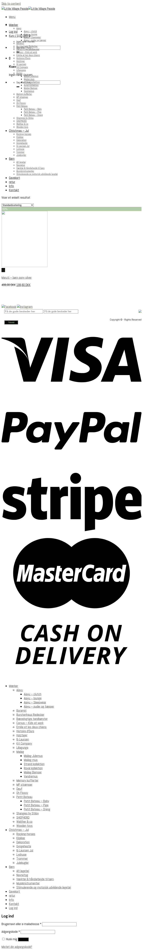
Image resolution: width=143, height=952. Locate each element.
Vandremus (29, 91)
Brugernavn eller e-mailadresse (21, 924)
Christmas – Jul (19, 131)
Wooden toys (22, 127)
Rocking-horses (23, 134)
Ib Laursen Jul (22, 146)
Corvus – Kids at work (26, 52)
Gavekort (14, 178)
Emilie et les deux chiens (28, 55)
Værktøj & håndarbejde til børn (30, 168)
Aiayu (18, 28)
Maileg (19, 73)
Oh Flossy (21, 103)
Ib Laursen (21, 64)
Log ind (23, 939)
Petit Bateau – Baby (33, 109)
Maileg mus (29, 79)
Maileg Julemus (31, 76)
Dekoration (21, 140)
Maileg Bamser (30, 88)
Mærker (13, 25)
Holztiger (20, 61)
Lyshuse (20, 149)
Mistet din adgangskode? (16, 947)
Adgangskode (10, 932)
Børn (12, 159)
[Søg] (17, 86)
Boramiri (20, 43)
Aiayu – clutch (30, 31)
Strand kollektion (32, 82)
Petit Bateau (22, 106)
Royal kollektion (31, 85)
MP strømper (22, 97)
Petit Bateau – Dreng (33, 115)
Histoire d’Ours (23, 58)
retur (12, 182)
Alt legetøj (21, 162)
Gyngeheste (21, 143)
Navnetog (20, 165)
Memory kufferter (24, 94)
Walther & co (22, 124)
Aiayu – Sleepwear (32, 37)
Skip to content (11, 3)
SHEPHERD (21, 121)
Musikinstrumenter (25, 171)
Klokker (19, 137)
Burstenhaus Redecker (27, 46)
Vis (3, 270)
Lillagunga (21, 70)
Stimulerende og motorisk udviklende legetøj (37, 174)
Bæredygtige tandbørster (27, 49)
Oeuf (18, 100)
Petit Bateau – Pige (32, 112)
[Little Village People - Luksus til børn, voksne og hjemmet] (28, 9)
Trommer (20, 152)
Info (11, 186)
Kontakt (14, 190)
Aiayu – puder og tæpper (35, 40)
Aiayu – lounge (30, 34)
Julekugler (21, 155)
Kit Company (22, 67)
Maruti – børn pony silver (16, 277)
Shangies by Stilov (25, 118)
